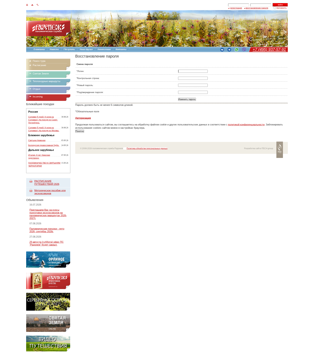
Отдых (36, 88)
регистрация (236, 8)
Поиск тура (39, 61)
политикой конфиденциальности (246, 124)
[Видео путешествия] (48, 350)
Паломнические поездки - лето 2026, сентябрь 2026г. (46, 230)
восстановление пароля (257, 8)
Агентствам (104, 49)
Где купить (69, 49)
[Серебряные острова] (48, 309)
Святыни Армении (36, 140)
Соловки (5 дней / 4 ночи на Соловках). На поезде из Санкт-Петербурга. (43, 120)
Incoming (38, 96)
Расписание (39, 65)
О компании (39, 49)
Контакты (121, 49)
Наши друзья (86, 49)
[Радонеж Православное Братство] (48, 288)
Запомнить (281, 8)
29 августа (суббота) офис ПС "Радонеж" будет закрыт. (46, 243)
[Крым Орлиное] (48, 267)
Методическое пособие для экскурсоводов (50, 192)
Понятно (80, 131)
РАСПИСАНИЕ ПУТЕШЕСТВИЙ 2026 (46, 182)
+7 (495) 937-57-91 (269, 49)
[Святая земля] (48, 331)
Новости (54, 49)
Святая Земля (41, 73)
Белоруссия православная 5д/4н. (43, 145)
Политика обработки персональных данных (147, 148)
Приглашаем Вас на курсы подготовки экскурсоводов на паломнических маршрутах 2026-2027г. (48, 214)
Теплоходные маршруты (46, 81)
